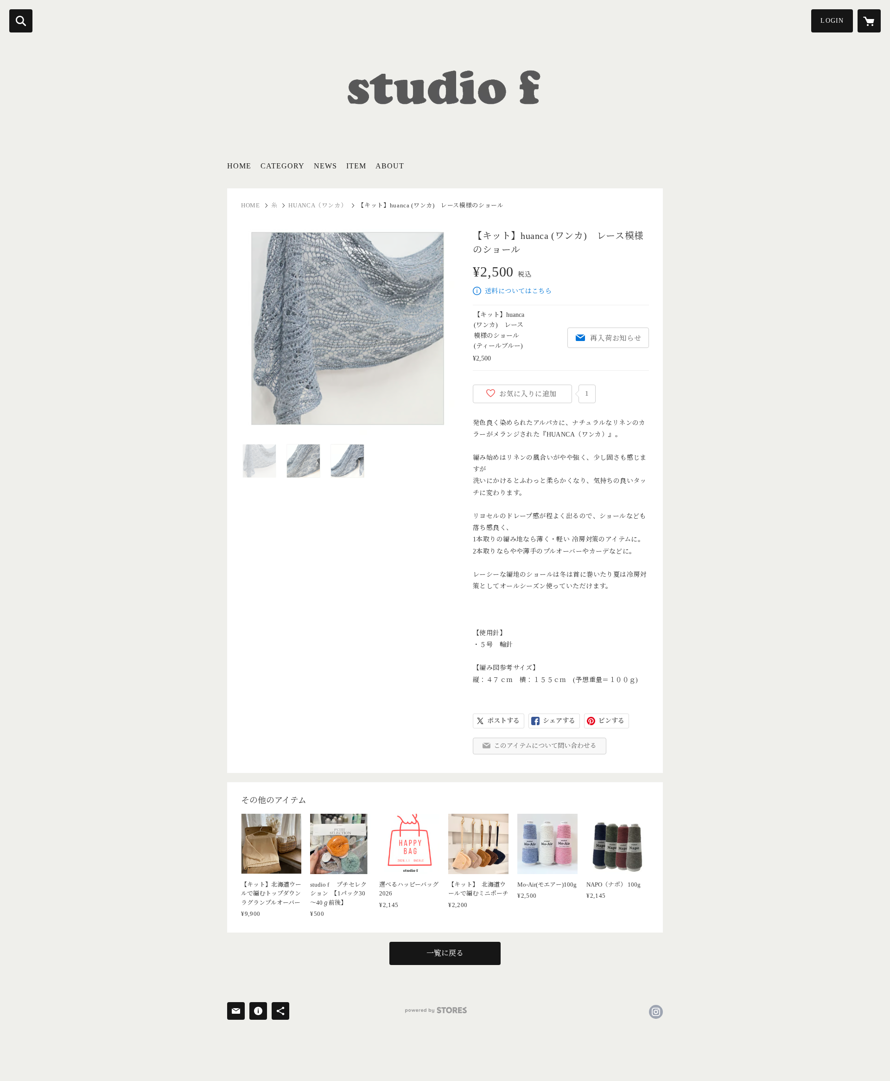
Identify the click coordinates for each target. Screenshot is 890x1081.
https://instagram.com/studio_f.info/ (656, 1012)
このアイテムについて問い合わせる (545, 745)
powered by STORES (436, 1010)
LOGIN (832, 20)
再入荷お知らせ (615, 338)
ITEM (356, 166)
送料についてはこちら (518, 291)
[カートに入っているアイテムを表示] (869, 20)
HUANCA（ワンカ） (317, 205)
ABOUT (389, 166)
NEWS (325, 166)
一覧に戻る (445, 953)
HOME (239, 166)
